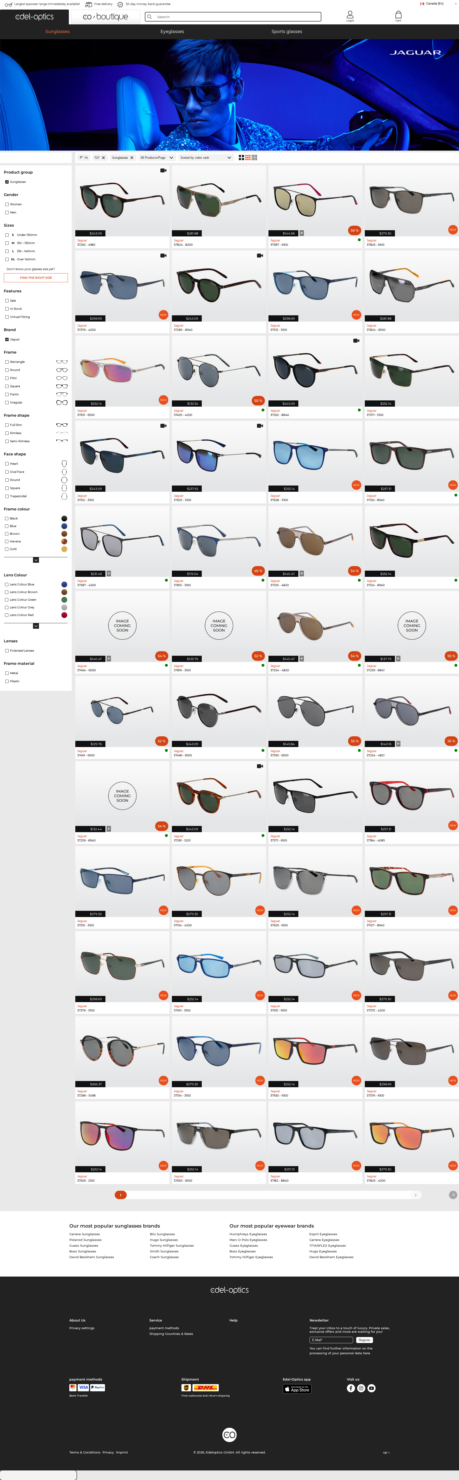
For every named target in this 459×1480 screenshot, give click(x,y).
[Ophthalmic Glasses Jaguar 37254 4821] (412, 709)
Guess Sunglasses (83, 1245)
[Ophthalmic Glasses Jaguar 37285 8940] (219, 284)
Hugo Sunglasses (164, 1240)
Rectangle (17, 362)
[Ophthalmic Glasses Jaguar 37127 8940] (412, 879)
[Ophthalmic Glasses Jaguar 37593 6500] (315, 709)
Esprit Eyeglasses (323, 1234)
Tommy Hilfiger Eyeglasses (251, 1257)
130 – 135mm (24, 243)
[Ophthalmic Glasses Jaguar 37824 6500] (412, 284)
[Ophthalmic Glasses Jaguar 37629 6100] (315, 879)
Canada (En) (434, 3)
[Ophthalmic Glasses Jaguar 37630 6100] (315, 1049)
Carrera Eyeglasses (324, 1240)
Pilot (13, 378)
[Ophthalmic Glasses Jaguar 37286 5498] (122, 1049)
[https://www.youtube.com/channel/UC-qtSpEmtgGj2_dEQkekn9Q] (371, 1389)
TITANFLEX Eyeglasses (327, 1245)
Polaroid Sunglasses (85, 1240)
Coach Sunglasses (164, 1257)
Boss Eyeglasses (243, 1251)
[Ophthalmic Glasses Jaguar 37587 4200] (122, 539)
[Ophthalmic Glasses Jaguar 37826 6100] (412, 198)
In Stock (16, 309)
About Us (77, 1320)
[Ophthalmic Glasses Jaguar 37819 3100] (219, 624)
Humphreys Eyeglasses (248, 1234)
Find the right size (36, 277)
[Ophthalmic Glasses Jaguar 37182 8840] (315, 1134)
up (385, 1452)
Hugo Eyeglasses (323, 1251)
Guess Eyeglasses (244, 1245)
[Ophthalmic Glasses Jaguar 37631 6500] (122, 369)
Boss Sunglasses (82, 1251)
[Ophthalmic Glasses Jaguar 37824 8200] (219, 198)
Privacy (108, 1452)
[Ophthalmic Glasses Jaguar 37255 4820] (315, 539)
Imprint (122, 1452)
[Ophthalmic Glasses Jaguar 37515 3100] (122, 879)
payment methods (164, 1328)
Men (13, 212)
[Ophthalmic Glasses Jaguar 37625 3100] (219, 454)
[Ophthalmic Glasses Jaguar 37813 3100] (219, 539)
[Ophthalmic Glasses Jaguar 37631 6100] (315, 964)
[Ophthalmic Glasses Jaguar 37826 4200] (412, 1134)
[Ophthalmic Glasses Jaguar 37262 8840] (315, 369)
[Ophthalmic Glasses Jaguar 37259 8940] (122, 794)
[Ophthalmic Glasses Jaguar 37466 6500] (219, 709)
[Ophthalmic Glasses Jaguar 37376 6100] (412, 1049)
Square (15, 386)
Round (15, 480)
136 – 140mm (24, 251)
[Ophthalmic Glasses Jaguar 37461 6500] (122, 709)
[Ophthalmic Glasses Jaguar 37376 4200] (122, 284)
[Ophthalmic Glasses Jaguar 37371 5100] (412, 369)
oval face (17, 472)
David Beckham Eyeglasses (331, 1257)
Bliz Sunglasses (162, 1234)
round (15, 370)
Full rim (16, 425)
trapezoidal (18, 496)
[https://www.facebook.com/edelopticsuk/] (351, 1389)
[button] (34, 17)
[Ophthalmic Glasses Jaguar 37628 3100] (315, 454)
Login (350, 20)
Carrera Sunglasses (84, 1234)
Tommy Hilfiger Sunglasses (172, 1245)
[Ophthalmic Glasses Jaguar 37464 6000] (122, 624)
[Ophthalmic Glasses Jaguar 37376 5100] (122, 964)
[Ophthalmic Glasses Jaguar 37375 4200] (412, 964)
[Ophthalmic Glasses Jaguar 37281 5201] (219, 794)
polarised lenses (22, 650)
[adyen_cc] (72, 1387)
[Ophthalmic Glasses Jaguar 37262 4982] (122, 198)
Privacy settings (81, 1328)
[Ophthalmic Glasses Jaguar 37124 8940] (412, 539)
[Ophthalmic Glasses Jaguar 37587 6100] (315, 198)
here (366, 1353)
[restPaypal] (97, 1387)
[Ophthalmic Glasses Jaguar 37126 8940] (412, 454)
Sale (13, 300)
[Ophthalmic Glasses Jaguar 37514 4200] (219, 879)
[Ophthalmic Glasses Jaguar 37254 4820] (315, 624)
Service (155, 1320)
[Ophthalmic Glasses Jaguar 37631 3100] (219, 964)
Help (234, 1320)
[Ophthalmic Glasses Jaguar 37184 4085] (412, 794)
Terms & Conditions (84, 1452)
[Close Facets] (36, 157)
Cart (398, 20)
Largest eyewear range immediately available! (47, 4)
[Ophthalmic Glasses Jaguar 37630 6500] (219, 1134)
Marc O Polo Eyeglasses (248, 1240)
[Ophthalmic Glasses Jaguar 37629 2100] (122, 1134)
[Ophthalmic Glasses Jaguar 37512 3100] (122, 454)
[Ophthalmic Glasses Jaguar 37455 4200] (219, 369)
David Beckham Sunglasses (91, 1257)
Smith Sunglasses (164, 1251)
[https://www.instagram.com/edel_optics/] (361, 1389)
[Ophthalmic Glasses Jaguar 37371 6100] (315, 794)
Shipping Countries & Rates (171, 1334)
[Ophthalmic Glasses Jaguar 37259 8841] (412, 624)
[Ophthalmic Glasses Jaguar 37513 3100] (315, 284)
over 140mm (23, 259)
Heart (14, 463)
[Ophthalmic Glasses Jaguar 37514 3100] (219, 1049)
